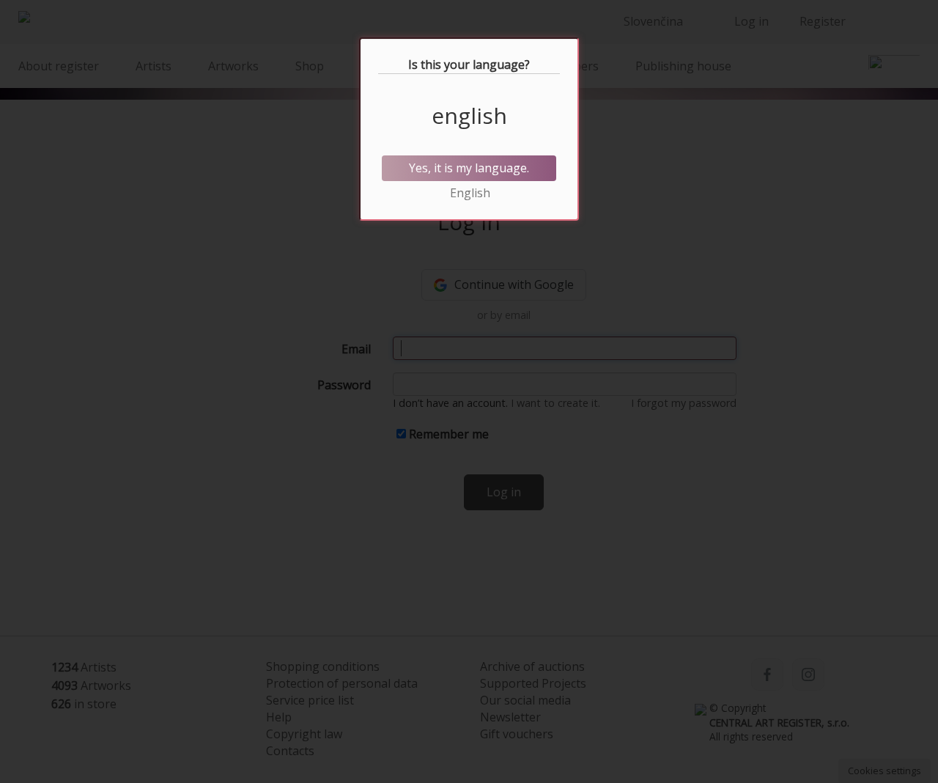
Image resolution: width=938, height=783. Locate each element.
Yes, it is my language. (469, 168)
